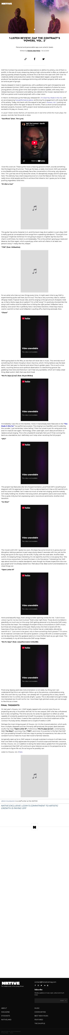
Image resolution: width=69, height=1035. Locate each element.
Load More (34, 972)
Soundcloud (44, 985)
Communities (40, 1012)
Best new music (41, 1016)
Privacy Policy (4, 1032)
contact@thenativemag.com (45, 982)
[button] (34, 29)
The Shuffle (39, 1023)
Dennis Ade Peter (34, 51)
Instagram (38, 985)
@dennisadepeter (8, 801)
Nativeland (6, 1020)
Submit (62, 1000)
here (20, 752)
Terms (11, 1032)
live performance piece (24, 100)
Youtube (48, 985)
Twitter (41, 985)
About (4, 1008)
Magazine (5, 1012)
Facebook (35, 985)
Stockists (5, 1016)
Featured (38, 1020)
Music (37, 1008)
